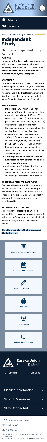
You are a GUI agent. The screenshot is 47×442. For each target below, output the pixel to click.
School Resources (17, 399)
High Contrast (12, 425)
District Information (19, 390)
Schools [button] (12, 20)
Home (4, 35)
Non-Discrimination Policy (16, 420)
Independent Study (26, 35)
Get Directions (10, 375)
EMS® (32, 439)
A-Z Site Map (10, 430)
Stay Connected (16, 408)
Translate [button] (13, 26)
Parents (13, 35)
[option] (23, 249)
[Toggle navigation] (42, 6)
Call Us (31, 374)
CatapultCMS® (23, 439)
